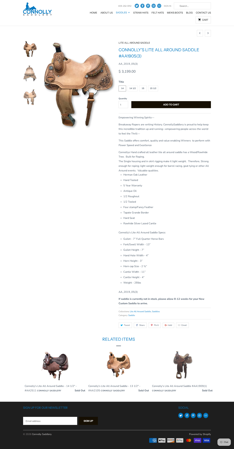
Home (93, 12)
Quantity (123, 98)
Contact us (203, 12)
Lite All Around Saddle (134, 42)
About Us (106, 12)
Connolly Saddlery (41, 434)
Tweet (127, 325)
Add (170, 325)
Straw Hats (140, 12)
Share (142, 325)
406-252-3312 (124, 6)
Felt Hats (158, 12)
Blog (189, 12)
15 (143, 88)
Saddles (121, 12)
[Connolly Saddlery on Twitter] (137, 6)
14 (122, 88)
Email (184, 325)
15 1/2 (153, 88)
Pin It (156, 325)
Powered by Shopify (200, 434)
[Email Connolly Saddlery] (159, 6)
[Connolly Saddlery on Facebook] (142, 6)
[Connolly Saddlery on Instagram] (154, 6)
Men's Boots (175, 12)
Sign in (167, 6)
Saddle (131, 315)
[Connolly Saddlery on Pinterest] (148, 6)
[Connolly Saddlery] (37, 10)
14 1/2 (132, 88)
